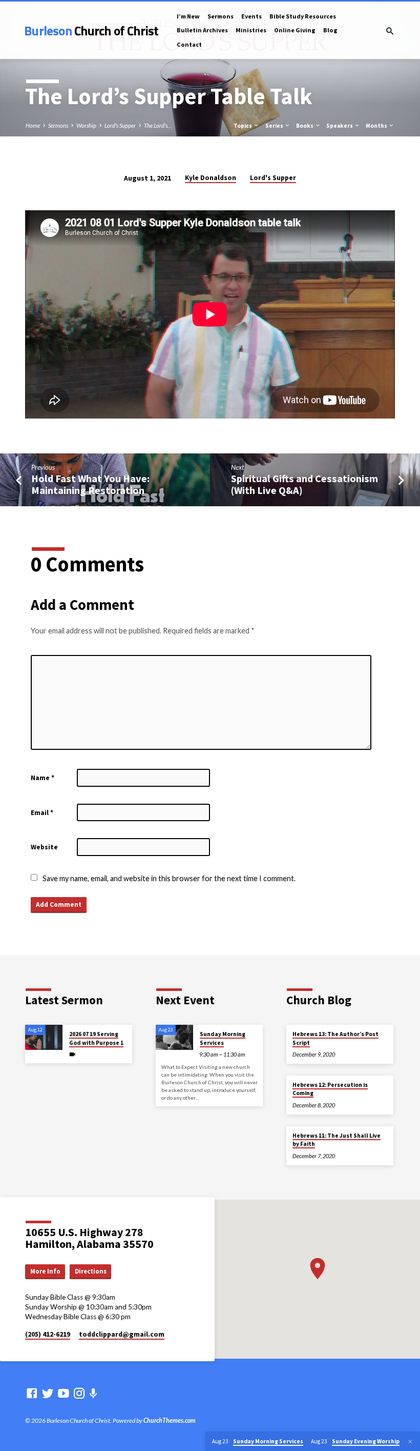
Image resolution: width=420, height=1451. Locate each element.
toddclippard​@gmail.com (121, 1334)
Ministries (251, 30)
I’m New (188, 16)
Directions (91, 1271)
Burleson (91, 31)
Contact (189, 44)
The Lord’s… (158, 125)
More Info (45, 1271)
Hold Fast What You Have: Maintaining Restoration (90, 484)
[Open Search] (390, 31)
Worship (86, 125)
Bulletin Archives (202, 30)
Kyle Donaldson (210, 177)
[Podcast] (93, 1393)
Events (251, 16)
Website (44, 847)
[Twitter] (47, 1393)
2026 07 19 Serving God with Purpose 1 (96, 1038)
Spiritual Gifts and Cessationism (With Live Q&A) (304, 484)
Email (42, 812)
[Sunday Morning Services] (174, 1037)
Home (33, 125)
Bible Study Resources (302, 16)
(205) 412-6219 (47, 1334)
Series (274, 125)
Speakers (340, 125)
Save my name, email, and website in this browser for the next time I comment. (169, 878)
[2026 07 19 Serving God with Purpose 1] (43, 1037)
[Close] (410, 1441)
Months (377, 125)
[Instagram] (79, 1393)
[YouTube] (63, 1393)
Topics (243, 125)
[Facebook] (31, 1393)
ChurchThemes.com (169, 1420)
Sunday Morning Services (222, 1038)
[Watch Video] (72, 1054)
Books (305, 125)
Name (42, 777)
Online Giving (295, 30)
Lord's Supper (120, 125)
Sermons (220, 16)
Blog (330, 30)
